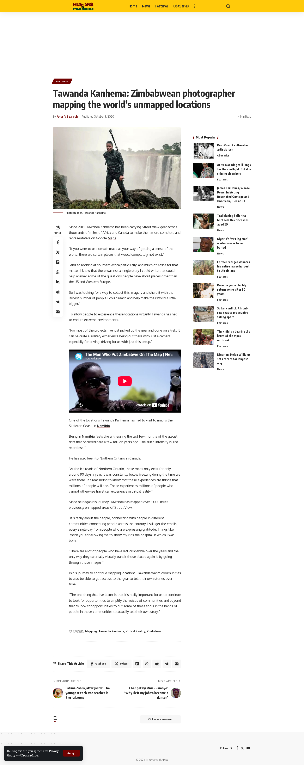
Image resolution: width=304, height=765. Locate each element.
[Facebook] (237, 748)
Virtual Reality (135, 631)
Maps (112, 238)
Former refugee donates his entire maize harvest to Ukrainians (233, 266)
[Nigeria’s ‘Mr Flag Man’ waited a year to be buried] (203, 244)
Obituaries (223, 155)
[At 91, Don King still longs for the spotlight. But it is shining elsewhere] (203, 170)
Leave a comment (162, 719)
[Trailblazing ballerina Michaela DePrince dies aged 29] (203, 221)
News (220, 207)
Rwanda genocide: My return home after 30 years (231, 289)
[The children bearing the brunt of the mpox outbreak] (203, 337)
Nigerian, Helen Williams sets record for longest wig (233, 359)
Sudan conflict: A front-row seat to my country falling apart (232, 313)
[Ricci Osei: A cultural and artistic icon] (203, 151)
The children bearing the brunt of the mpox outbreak (233, 336)
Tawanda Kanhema (111, 631)
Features (62, 81)
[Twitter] (242, 748)
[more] (194, 6)
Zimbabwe (154, 631)
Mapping (91, 631)
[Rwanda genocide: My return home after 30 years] (203, 290)
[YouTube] (248, 748)
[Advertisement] (152, 43)
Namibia (103, 426)
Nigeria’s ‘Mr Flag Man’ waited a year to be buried (232, 243)
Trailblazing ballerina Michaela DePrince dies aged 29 (233, 220)
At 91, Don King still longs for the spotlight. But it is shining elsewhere (234, 169)
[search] (228, 6)
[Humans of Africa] (83, 6)
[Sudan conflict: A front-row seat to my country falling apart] (203, 314)
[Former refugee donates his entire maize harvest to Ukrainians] (203, 267)
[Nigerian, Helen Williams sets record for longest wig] (203, 360)
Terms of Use (29, 755)
